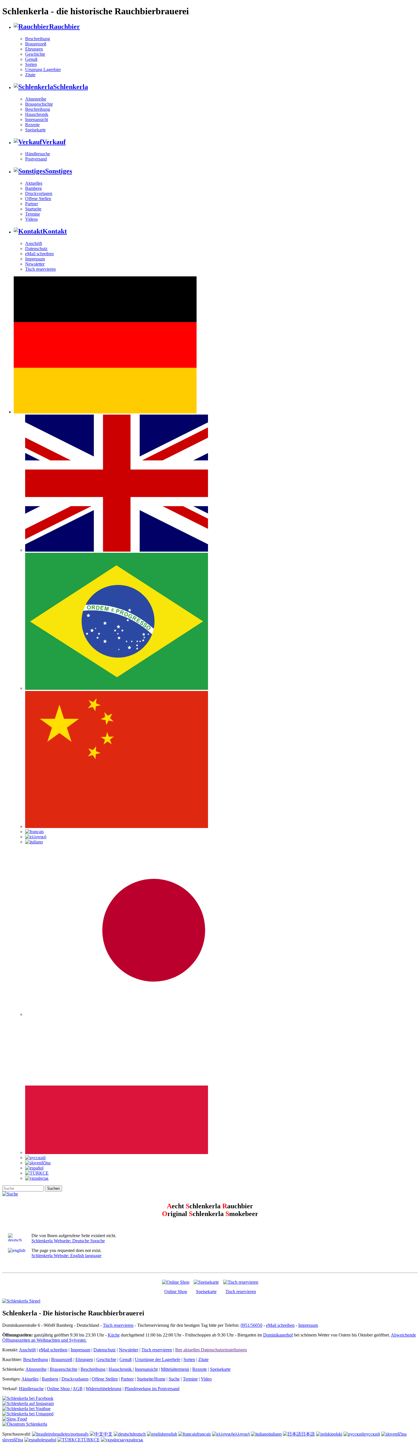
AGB (78, 1388)
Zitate (30, 74)
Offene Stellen (38, 198)
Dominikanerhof (278, 1335)
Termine (32, 214)
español (49, 1439)
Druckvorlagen (38, 193)
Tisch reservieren (40, 269)
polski (336, 1434)
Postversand (36, 158)
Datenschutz (36, 248)
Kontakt (55, 231)
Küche (114, 1335)
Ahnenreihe (35, 99)
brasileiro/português (71, 1434)
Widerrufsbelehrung (103, 1388)
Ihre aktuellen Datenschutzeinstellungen (211, 1349)
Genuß (31, 59)
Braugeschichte (39, 104)
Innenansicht (36, 119)
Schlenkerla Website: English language (66, 1255)
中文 (108, 1434)
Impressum (35, 258)
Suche (174, 1378)
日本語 (308, 1434)
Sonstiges (58, 171)
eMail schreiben (39, 253)
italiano (275, 1434)
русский (372, 1434)
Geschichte (35, 54)
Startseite (33, 208)
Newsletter (35, 264)
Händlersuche (37, 153)
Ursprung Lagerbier (43, 69)
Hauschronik (36, 114)
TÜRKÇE (90, 1439)
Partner (31, 203)
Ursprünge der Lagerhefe (157, 1359)
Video (206, 1378)
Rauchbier (64, 26)
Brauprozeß (35, 43)
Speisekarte (35, 129)
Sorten (31, 64)
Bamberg (33, 188)
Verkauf (54, 142)
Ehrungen (34, 49)
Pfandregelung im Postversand (152, 1388)
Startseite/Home (151, 1378)
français (204, 1434)
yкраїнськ (133, 1439)
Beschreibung (37, 38)
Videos (31, 219)
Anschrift (33, 243)
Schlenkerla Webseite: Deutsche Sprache (68, 1240)
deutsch (139, 1434)
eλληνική (241, 1434)
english (170, 1434)
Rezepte (32, 124)
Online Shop (175, 1291)
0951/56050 (251, 1325)
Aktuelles (33, 183)
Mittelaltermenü (175, 1369)
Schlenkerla (70, 87)
